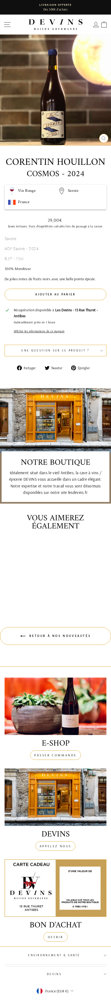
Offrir (55, 937)
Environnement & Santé (54, 955)
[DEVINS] (55, 797)
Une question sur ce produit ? (55, 350)
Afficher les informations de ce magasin (39, 331)
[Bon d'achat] (55, 888)
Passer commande (55, 755)
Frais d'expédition (41, 226)
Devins (54, 974)
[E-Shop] (55, 706)
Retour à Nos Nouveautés (59, 636)
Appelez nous (55, 846)
